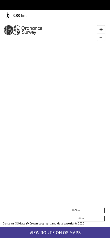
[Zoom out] (101, 37)
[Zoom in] (101, 29)
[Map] (55, 119)
